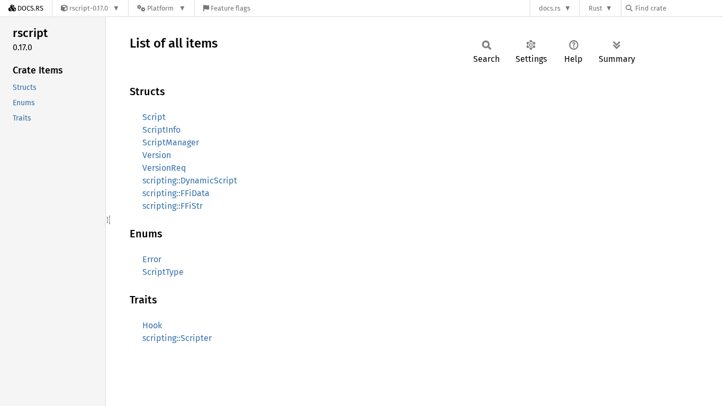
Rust (595, 8)
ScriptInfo (161, 130)
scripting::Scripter (177, 338)
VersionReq (164, 168)
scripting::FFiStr (172, 206)
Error (151, 259)
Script (154, 117)
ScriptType (163, 272)
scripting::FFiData (176, 193)
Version (156, 155)
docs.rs (550, 8)
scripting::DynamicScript (189, 181)
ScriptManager (170, 142)
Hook (152, 325)
